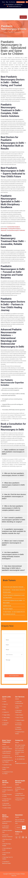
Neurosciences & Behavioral (6, 822)
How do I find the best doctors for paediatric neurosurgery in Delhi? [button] (14, 496)
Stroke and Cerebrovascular (19, 702)
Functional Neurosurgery (18, 723)
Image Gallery (6, 714)
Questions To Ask (7, 605)
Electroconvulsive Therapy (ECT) (19, 798)
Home (5, 32)
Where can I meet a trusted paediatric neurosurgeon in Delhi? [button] (13, 543)
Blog (7, 2)
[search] (27, 2)
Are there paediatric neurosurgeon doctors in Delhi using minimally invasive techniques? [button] (13, 555)
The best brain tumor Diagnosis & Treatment (13, 586)
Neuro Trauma (19, 717)
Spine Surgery (19, 714)
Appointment (23, 17)
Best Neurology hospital (6, 844)
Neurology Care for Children (7, 858)
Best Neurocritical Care (7, 840)
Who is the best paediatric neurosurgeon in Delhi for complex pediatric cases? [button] (12, 508)
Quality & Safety (7, 807)
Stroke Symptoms (7, 787)
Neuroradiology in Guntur (7, 849)
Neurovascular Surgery (6, 853)
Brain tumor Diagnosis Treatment (7, 747)
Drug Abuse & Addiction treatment (20, 794)
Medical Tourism (20, 2)
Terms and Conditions (5, 723)
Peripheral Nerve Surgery (19, 732)
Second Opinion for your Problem (7, 761)
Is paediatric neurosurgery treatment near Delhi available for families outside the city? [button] (14, 531)
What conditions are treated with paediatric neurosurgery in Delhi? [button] (13, 452)
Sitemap (5, 720)
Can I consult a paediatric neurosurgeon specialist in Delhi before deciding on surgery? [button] (13, 520)
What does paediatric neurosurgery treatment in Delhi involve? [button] (13, 485)
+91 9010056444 (9, 4)
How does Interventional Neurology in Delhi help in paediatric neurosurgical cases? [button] (13, 568)
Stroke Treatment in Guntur (7, 790)
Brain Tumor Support (8, 608)
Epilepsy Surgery (20, 720)
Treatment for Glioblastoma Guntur (7, 756)
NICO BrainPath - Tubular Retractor (7, 752)
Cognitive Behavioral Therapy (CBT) (19, 789)
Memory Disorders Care (7, 831)
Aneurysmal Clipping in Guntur (6, 804)
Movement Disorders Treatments (7, 835)
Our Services (12, 2)
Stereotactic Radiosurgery (18, 711)
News (3, 2)
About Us (5, 704)
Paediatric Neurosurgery (18, 728)
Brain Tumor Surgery (18, 706)
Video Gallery (6, 717)
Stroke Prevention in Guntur (7, 795)
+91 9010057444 (18, 4)
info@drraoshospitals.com (21, 763)
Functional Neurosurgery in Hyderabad (16, 230)
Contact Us (6, 712)
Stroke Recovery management (6, 799)
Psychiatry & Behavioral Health (6, 862)
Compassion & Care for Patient (7, 772)
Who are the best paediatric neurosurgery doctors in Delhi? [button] (13, 474)
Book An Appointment (14, 675)
